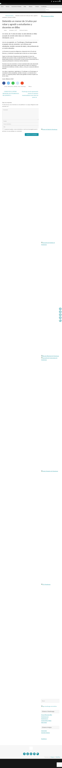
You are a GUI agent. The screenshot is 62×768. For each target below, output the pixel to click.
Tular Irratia (44, 722)
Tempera (52, 757)
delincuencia (10, 86)
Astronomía (44, 730)
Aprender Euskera (45, 732)
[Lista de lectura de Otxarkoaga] (60, 1)
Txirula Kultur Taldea (46, 720)
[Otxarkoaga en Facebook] (52, 1)
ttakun (5, 30)
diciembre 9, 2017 (13, 30)
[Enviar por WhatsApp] (13, 83)
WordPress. (58, 757)
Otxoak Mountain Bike (46, 714)
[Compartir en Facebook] (3, 83)
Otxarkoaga (23, 86)
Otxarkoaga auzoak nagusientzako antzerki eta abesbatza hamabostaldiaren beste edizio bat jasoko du (30, 94)
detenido (15, 86)
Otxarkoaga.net (44, 716)
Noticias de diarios (9, 15)
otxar (19, 86)
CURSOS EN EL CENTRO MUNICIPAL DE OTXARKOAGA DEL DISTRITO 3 (11, 93)
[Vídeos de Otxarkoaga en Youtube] (56, 1)
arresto (5, 86)
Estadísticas (44, 738)
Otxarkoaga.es (44, 718)
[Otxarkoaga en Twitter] (54, 1)
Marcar (30, 86)
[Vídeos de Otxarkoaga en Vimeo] (58, 1)
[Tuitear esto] (8, 83)
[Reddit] (17, 83)
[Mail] (22, 83)
